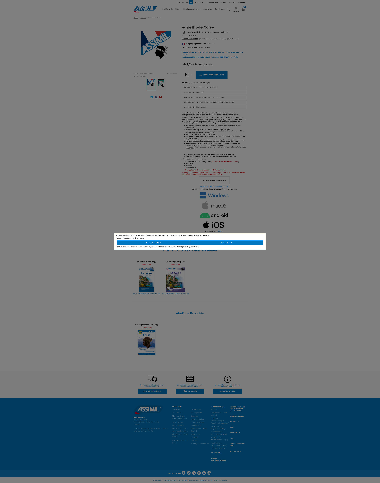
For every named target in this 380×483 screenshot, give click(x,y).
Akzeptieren (226, 243)
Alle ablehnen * (153, 243)
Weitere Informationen (124, 238)
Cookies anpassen (139, 238)
